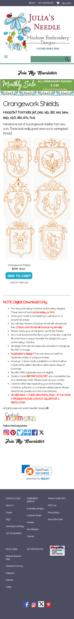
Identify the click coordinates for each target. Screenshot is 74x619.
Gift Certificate (45, 3)
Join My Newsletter (14, 533)
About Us (9, 505)
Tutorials (30, 536)
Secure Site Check (55, 519)
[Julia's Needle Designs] (37, 31)
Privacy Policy (53, 512)
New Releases (32, 529)
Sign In (32, 3)
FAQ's (8, 519)
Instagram (10, 573)
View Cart (66, 3)
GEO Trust (52, 505)
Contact (9, 512)
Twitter (8, 586)
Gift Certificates (35, 549)
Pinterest (9, 580)
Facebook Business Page (13, 557)
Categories (4, 56)
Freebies (30, 522)
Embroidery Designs (35, 508)
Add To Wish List (19, 282)
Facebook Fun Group (14, 566)
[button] (37, 472)
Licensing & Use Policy (15, 526)
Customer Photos (34, 515)
